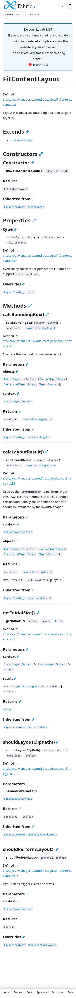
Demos (18, 992)
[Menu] (70, 5)
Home (5, 992)
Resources (57, 992)
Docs (29, 992)
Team (71, 992)
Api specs (42, 992)
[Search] (61, 5)
